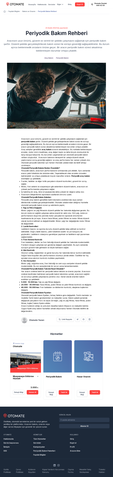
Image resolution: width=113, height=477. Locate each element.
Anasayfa (32, 4)
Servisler (51, 4)
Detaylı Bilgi (18, 392)
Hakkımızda (42, 4)
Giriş (70, 4)
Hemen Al (32, 392)
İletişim (7, 447)
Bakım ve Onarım (28, 11)
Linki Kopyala (67, 319)
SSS (5, 451)
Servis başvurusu (11, 443)
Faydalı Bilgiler (14, 11)
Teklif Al (64, 392)
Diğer (59, 4)
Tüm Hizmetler (39, 439)
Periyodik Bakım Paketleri (44, 451)
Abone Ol (84, 426)
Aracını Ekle (75, 451)
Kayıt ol (73, 443)
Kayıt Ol (80, 4)
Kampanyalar (39, 447)
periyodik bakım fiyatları (39, 295)
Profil (72, 447)
